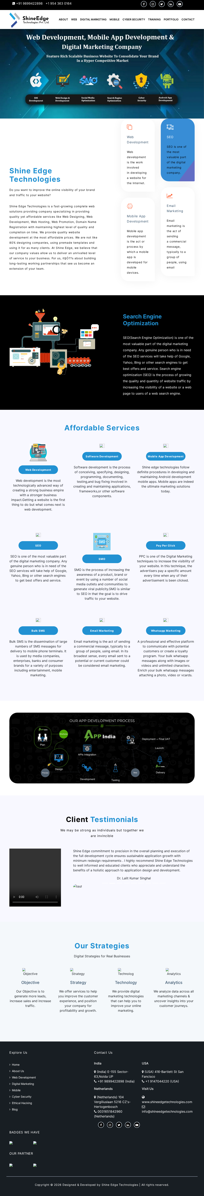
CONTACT (188, 19)
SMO (102, 559)
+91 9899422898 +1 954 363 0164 (43, 3)
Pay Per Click (165, 545)
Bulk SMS (38, 630)
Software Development (102, 456)
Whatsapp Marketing (166, 630)
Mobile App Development (166, 456)
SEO (38, 545)
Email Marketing (102, 630)
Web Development (38, 469)
